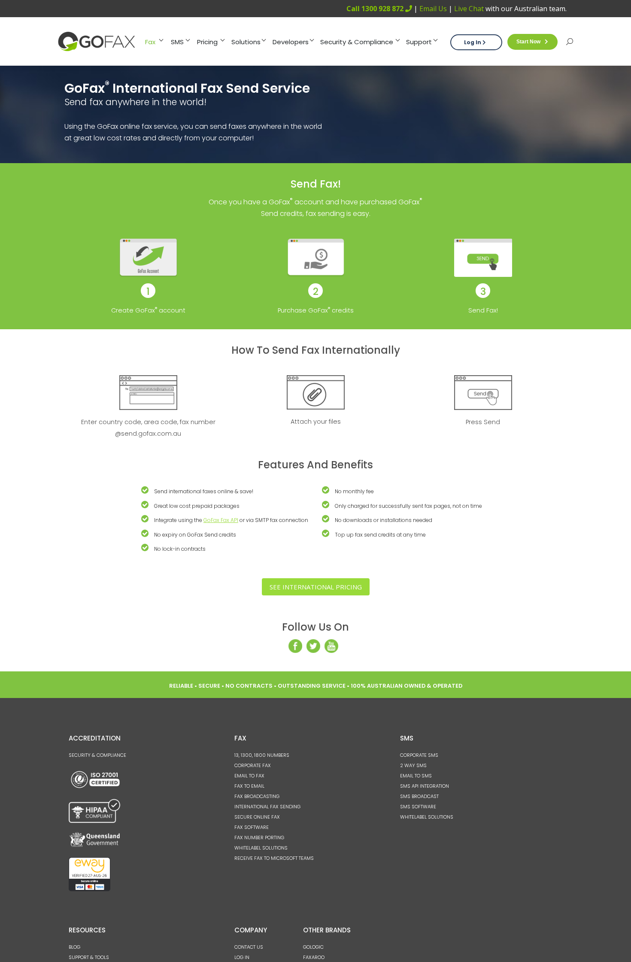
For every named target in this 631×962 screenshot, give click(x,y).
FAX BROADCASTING (256, 796)
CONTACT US (248, 947)
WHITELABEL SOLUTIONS (261, 847)
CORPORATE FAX (252, 765)
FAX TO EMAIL (249, 786)
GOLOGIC (313, 947)
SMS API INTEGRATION (424, 786)
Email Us (433, 8)
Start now (528, 42)
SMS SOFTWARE (418, 806)
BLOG (74, 947)
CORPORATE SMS (419, 755)
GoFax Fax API (220, 520)
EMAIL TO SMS (416, 775)
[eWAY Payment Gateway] (89, 889)
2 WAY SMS (413, 765)
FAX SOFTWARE (251, 827)
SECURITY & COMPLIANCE (97, 755)
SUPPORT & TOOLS (89, 957)
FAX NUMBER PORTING (259, 837)
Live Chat (469, 8)
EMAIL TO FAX (249, 775)
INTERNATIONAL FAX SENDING (267, 806)
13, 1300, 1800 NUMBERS (261, 755)
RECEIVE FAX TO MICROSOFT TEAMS (274, 858)
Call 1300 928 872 (375, 8)
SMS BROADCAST (419, 796)
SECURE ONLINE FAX (257, 816)
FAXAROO (314, 957)
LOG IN (241, 957)
